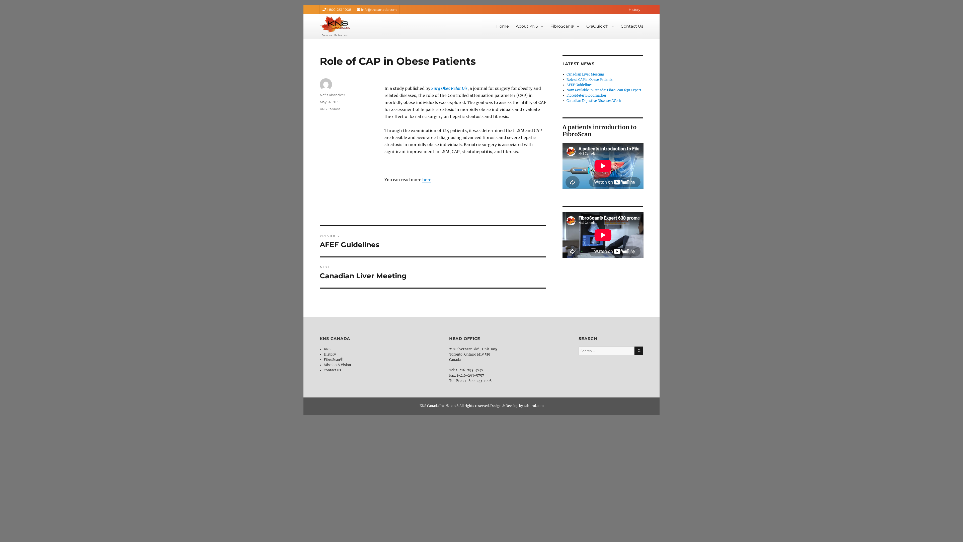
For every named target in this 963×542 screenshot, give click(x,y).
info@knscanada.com (378, 10)
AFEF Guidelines (580, 85)
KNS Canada (330, 109)
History (634, 10)
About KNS (527, 26)
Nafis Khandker (332, 95)
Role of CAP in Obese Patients (590, 80)
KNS (327, 349)
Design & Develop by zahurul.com (517, 406)
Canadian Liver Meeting (585, 74)
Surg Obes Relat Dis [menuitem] (449, 88)
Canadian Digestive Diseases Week (594, 101)
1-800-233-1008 (338, 10)
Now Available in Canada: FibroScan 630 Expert (604, 90)
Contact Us (632, 26)
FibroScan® (562, 26)
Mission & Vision (337, 365)
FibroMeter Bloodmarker (586, 95)
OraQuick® (597, 26)
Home (502, 26)
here (426, 179)
